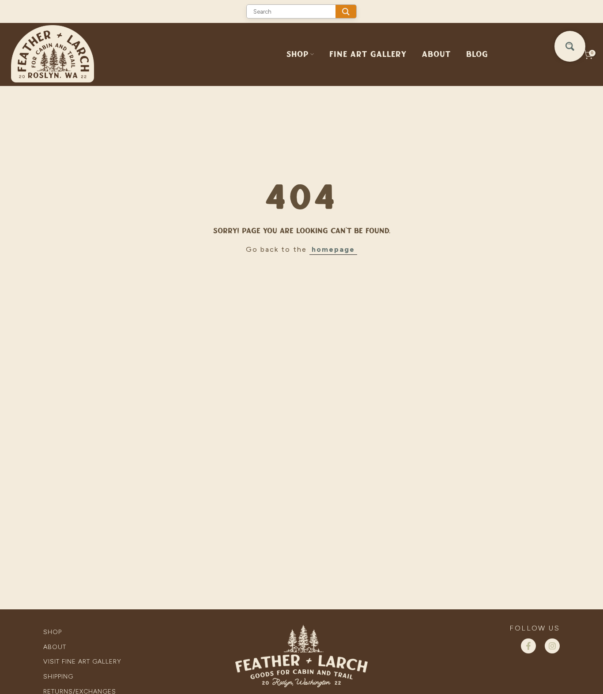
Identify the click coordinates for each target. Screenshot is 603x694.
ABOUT (436, 54)
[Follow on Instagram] (552, 645)
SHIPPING (58, 676)
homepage (333, 249)
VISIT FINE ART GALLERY (82, 661)
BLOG (477, 54)
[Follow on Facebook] (528, 645)
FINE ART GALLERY (368, 54)
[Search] (345, 11)
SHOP (297, 54)
